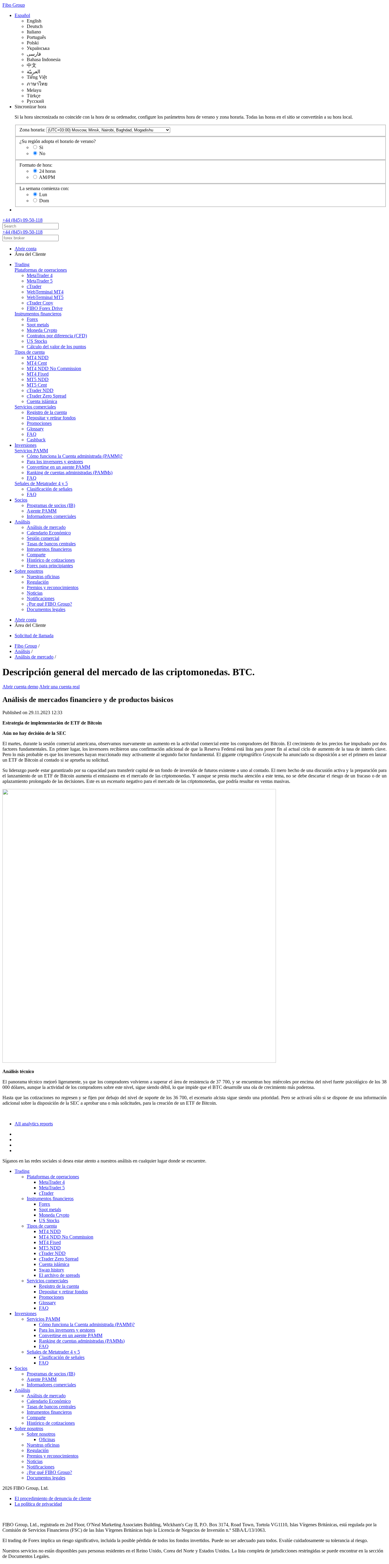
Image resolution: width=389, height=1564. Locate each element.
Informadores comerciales (51, 516)
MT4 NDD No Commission (54, 368)
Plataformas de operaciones (41, 270)
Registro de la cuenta (47, 412)
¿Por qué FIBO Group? (49, 603)
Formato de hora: (35, 165)
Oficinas (47, 1439)
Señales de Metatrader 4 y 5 (41, 483)
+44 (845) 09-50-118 (22, 220)
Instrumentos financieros (38, 313)
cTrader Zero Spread (46, 395)
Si (41, 147)
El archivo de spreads (59, 1275)
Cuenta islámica (42, 401)
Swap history (51, 1269)
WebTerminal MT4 (45, 291)
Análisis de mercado (46, 527)
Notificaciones (40, 598)
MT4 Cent (37, 363)
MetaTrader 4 (40, 275)
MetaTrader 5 (40, 280)
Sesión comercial (43, 538)
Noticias (35, 593)
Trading (22, 264)
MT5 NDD (38, 379)
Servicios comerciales (35, 406)
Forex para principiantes (50, 565)
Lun (43, 194)
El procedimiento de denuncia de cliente (53, 1498)
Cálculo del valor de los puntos (56, 346)
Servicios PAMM (31, 450)
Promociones (39, 423)
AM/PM (47, 177)
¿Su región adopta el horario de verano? (57, 141)
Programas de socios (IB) (51, 505)
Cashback (36, 439)
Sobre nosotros (29, 571)
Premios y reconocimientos (52, 587)
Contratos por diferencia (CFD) (57, 335)
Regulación (38, 582)
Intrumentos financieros (49, 549)
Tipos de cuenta (30, 352)
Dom (44, 200)
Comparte (36, 554)
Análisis (22, 521)
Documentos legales (46, 609)
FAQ (31, 434)
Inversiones (25, 445)
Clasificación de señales (49, 489)
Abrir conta (25, 248)
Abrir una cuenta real (59, 686)
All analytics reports (34, 1123)
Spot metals (38, 324)
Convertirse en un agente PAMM (58, 467)
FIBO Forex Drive (45, 308)
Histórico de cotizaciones (51, 560)
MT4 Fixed (38, 374)
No (42, 153)
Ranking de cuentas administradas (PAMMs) (69, 472)
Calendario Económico (49, 532)
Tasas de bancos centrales (51, 543)
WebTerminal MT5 (45, 297)
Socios (21, 499)
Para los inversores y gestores (55, 461)
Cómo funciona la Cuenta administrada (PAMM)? (74, 456)
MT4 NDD (38, 357)
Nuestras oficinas (43, 576)
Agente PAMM (42, 510)
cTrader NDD (40, 390)
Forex (32, 319)
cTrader (34, 286)
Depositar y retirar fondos (51, 417)
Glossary (35, 428)
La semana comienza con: (44, 188)
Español (22, 15)
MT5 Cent (37, 385)
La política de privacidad (38, 1504)
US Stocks (37, 341)
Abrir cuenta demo (20, 686)
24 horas (47, 171)
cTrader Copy (40, 302)
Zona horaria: (32, 129)
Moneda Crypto (42, 330)
